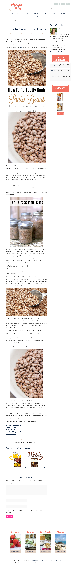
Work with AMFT (54, 560)
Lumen (52, 76)
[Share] (21, 34)
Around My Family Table (16, 7)
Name (8, 497)
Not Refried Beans (11, 434)
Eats (9, 20)
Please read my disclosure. (22, 35)
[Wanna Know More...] (56, 52)
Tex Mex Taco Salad (11, 427)
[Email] (42, 34)
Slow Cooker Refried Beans (13, 425)
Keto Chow (54, 71)
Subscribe (47, 560)
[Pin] (11, 34)
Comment (9, 483)
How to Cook (23, 442)
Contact (60, 560)
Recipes (7, 20)
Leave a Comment (30, 25)
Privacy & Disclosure (35, 560)
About (42, 560)
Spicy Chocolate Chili (11, 429)
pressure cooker (30, 442)
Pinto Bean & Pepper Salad (13, 432)
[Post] (32, 34)
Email (8, 504)
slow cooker (35, 442)
